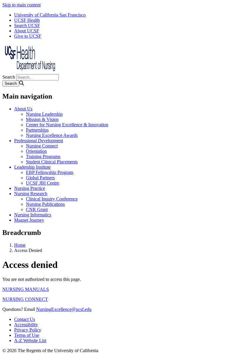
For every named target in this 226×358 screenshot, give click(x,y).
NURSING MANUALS (25, 289)
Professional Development (38, 140)
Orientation (36, 151)
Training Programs (43, 156)
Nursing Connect (42, 145)
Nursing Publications (45, 204)
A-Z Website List (30, 340)
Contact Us (24, 319)
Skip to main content (21, 4)
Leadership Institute (32, 167)
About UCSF (26, 30)
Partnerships (37, 129)
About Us (23, 108)
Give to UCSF (27, 36)
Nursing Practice (29, 188)
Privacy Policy (27, 329)
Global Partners (40, 177)
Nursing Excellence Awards (52, 135)
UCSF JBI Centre (42, 182)
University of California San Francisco (50, 14)
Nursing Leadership (44, 114)
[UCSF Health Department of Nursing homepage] (31, 71)
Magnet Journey (29, 220)
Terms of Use (26, 335)
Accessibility (26, 324)
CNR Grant (37, 209)
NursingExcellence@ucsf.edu (64, 309)
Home (20, 245)
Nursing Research (30, 193)
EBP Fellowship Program (49, 172)
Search (8, 76)
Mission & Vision (42, 119)
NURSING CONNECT (25, 299)
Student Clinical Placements (52, 161)
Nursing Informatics (32, 214)
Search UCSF (27, 25)
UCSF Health (27, 20)
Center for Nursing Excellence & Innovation (67, 124)
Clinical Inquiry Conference (52, 198)
